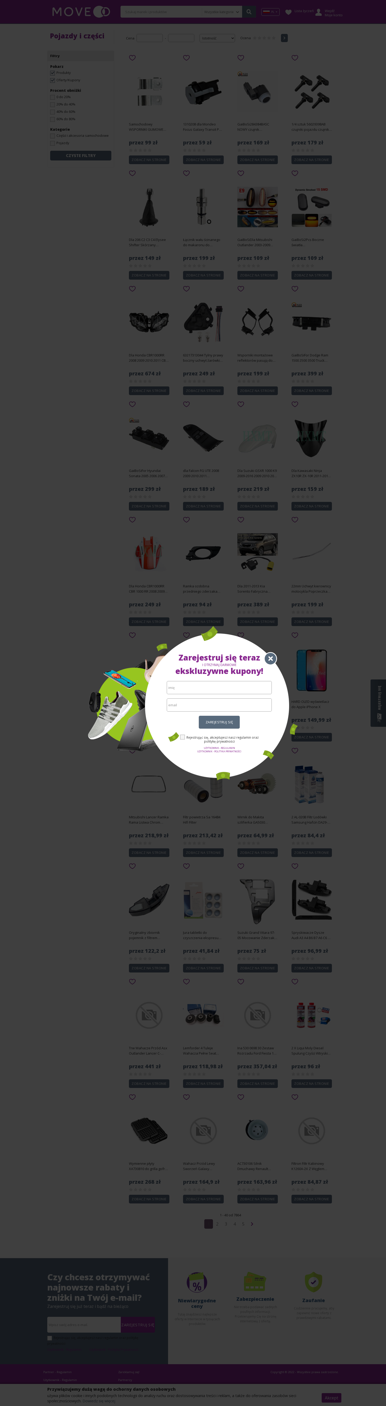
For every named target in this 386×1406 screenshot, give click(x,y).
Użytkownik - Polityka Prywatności (219, 751)
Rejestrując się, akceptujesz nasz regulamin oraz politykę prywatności (222, 739)
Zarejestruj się (219, 722)
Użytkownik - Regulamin (219, 748)
